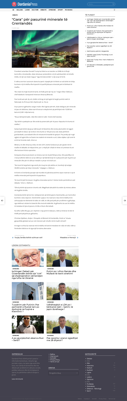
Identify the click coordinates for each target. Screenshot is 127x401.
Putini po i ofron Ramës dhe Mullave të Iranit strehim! (61, 272)
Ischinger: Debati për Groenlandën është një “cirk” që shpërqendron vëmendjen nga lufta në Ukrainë (27, 274)
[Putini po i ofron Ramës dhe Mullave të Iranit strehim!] (63, 258)
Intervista (101, 366)
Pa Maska (68, 10)
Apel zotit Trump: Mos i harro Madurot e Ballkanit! (100, 60)
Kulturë (35, 10)
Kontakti (53, 358)
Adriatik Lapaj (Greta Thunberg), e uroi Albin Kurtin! (100, 55)
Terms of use (54, 362)
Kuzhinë (101, 370)
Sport (60, 10)
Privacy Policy (55, 360)
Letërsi (101, 377)
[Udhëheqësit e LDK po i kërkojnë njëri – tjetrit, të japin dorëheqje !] (63, 291)
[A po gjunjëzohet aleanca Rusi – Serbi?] (28, 324)
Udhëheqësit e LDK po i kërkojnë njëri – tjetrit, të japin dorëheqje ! (60, 307)
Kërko (113, 5)
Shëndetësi (101, 386)
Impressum (54, 356)
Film (101, 363)
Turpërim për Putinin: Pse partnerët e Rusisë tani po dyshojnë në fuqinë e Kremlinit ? (25, 308)
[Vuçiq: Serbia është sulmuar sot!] (2, 200)
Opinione (52, 10)
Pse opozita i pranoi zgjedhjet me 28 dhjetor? (62, 339)
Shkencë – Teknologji (101, 389)
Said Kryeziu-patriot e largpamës (98, 51)
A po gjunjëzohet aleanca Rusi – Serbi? (28, 339)
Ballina (20, 10)
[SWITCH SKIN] (114, 9)
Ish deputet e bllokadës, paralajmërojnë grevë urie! (100, 65)
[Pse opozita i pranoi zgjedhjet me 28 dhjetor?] (63, 324)
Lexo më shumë (17, 379)
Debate (43, 10)
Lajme (27, 10)
